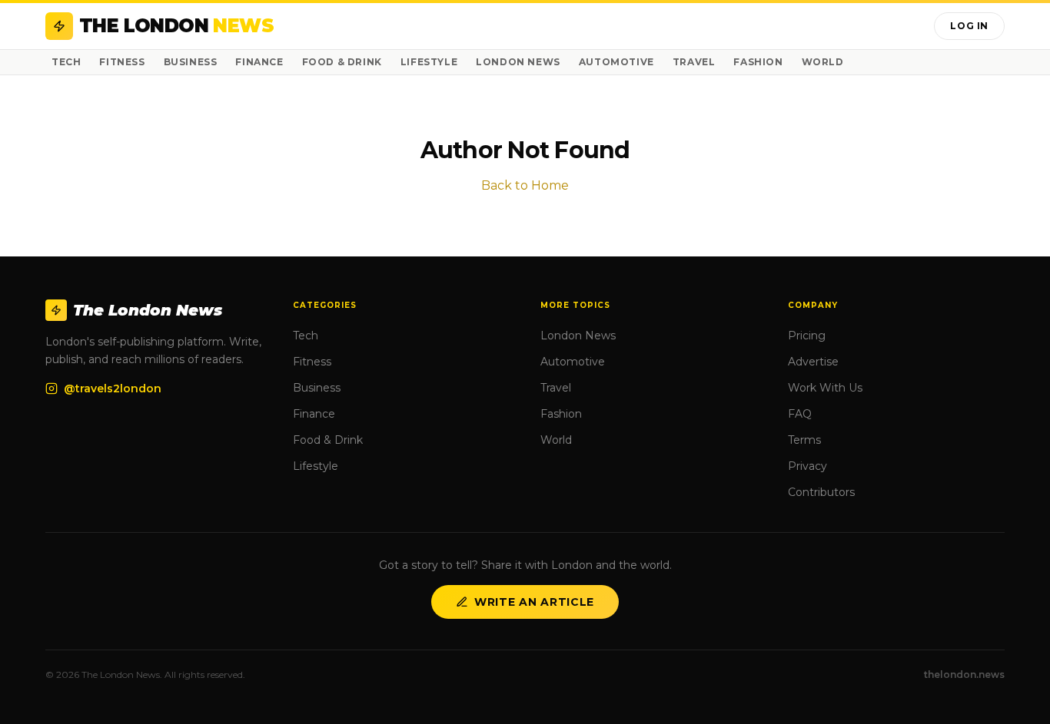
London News (518, 62)
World (823, 62)
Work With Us (825, 388)
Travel (694, 62)
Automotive (616, 62)
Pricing (807, 335)
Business (191, 62)
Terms (804, 440)
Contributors (821, 492)
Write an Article (534, 602)
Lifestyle (428, 62)
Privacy (807, 466)
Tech (66, 62)
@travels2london (112, 388)
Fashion (758, 62)
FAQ (800, 414)
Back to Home (525, 185)
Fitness (122, 62)
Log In (969, 25)
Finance (259, 62)
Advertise (813, 362)
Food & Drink (342, 62)
